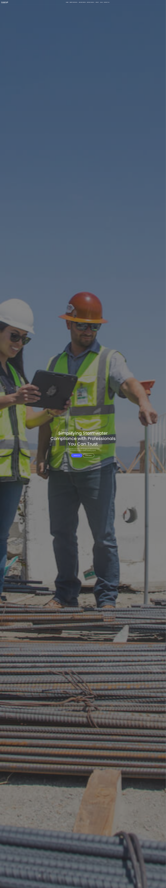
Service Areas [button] (90, 2)
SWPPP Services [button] (73, 2)
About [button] (97, 2)
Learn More (88, 455)
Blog (101, 2)
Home (67, 2)
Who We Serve (82, 2)
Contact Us (106, 2)
